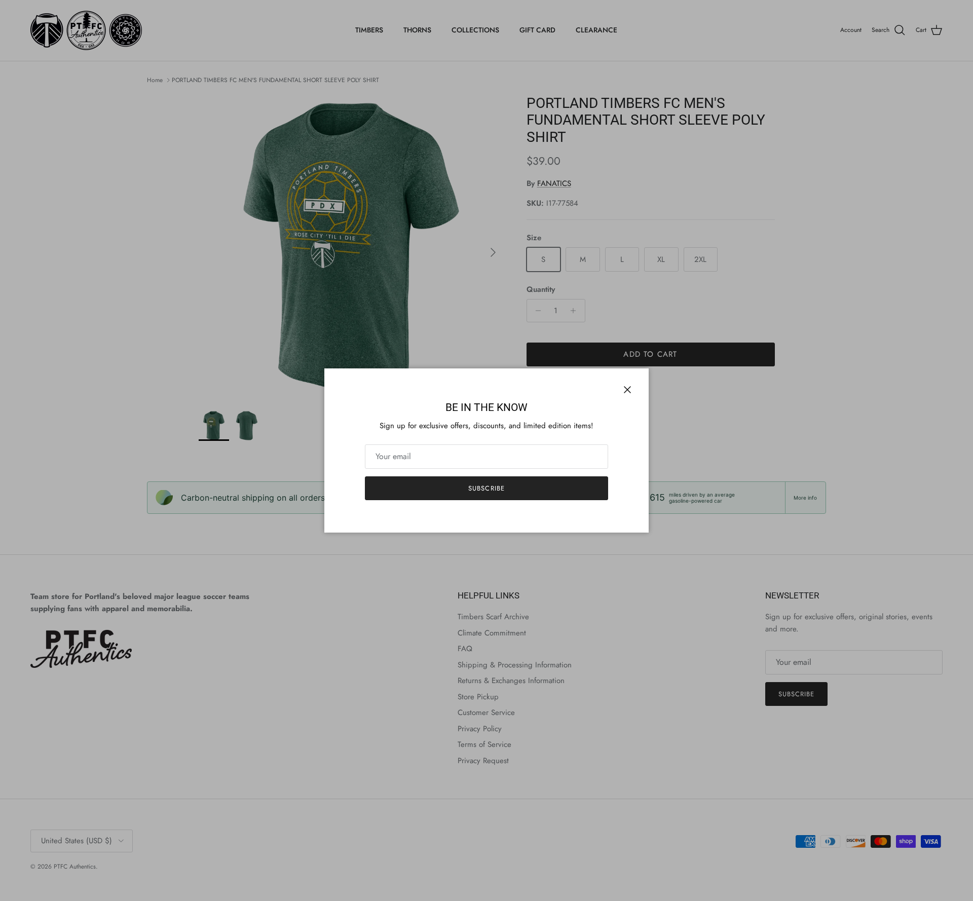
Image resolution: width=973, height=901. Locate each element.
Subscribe (486, 488)
